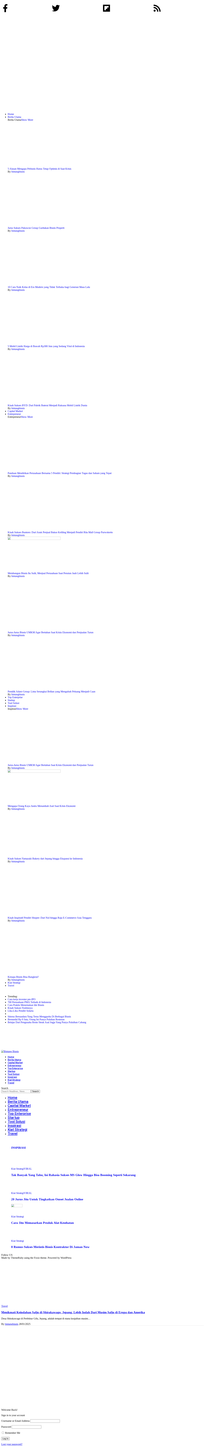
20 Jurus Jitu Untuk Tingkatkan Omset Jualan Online (47, 1199)
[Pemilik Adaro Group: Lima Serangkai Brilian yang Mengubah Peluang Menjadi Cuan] (34, 688)
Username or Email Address (15, 1421)
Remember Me (12, 1432)
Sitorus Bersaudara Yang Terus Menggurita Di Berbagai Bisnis (39, 1016)
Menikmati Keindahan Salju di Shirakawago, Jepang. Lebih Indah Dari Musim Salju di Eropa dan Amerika (73, 1312)
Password (6, 1426)
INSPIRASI (18, 1147)
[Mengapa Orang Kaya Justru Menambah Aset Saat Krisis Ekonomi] (34, 771)
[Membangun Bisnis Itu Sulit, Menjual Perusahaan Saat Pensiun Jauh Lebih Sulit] (34, 539)
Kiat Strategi (17, 1168)
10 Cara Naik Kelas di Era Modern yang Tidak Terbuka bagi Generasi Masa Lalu (49, 287)
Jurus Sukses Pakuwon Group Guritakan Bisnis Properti (36, 228)
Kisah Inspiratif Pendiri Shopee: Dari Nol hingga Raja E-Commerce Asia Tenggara (50, 917)
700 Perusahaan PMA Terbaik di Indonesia (29, 1002)
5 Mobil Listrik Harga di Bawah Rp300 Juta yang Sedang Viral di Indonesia (46, 346)
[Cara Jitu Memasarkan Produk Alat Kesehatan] (16, 1206)
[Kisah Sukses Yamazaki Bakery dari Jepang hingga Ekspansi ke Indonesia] (31, 855)
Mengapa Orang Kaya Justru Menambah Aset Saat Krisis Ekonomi (41, 806)
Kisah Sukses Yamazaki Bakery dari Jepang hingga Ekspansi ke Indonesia (45, 858)
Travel (4, 1306)
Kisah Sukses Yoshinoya (20, 1008)
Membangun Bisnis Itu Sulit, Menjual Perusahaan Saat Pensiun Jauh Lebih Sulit (48, 573)
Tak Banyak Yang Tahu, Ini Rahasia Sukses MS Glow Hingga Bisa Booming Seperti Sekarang (73, 1175)
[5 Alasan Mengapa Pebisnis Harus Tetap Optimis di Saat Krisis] (30, 166)
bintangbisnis (18, 171)
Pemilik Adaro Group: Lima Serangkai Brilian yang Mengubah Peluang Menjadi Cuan (51, 691)
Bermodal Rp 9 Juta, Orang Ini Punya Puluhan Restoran (36, 1019)
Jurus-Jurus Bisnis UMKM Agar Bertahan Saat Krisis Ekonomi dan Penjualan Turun (50, 632)
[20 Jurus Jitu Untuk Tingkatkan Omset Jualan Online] (16, 1190)
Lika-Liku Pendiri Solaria (20, 1010)
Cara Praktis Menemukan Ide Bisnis (26, 1005)
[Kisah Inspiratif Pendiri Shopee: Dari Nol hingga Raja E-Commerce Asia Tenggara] (34, 915)
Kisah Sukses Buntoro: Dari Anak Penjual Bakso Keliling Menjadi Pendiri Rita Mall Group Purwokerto (60, 532)
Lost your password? (11, 1444)
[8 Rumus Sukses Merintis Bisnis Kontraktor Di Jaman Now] (16, 1238)
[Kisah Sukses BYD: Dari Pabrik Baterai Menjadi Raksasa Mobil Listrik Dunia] (34, 402)
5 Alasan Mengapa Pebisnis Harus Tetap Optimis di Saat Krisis (39, 168)
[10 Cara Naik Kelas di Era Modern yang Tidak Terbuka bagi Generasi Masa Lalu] (34, 284)
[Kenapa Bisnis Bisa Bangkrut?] (34, 974)
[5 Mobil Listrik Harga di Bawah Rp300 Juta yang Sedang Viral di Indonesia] (34, 343)
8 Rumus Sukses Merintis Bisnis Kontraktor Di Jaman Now (50, 1247)
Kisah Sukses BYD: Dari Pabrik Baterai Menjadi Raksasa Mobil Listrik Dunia (47, 405)
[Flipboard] (106, 8)
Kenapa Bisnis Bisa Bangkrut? (23, 977)
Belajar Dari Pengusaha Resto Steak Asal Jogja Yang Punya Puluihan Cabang (47, 1022)
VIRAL (28, 1168)
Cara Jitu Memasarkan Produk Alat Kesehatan (42, 1222)
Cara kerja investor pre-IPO (22, 999)
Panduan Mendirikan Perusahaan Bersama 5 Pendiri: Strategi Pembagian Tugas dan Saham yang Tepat (59, 473)
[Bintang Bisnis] (55, 1051)
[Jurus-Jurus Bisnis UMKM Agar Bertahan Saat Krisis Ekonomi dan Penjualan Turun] (34, 629)
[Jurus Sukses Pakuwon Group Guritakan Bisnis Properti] (34, 225)
